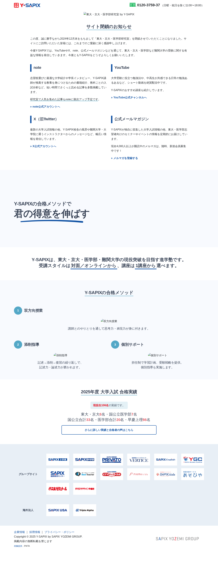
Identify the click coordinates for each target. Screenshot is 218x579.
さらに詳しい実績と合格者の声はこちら (109, 429)
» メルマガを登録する (124, 158)
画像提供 (18, 546)
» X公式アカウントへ (43, 146)
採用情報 (34, 532)
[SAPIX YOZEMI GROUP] (177, 538)
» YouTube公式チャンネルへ (129, 97)
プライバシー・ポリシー (59, 532)
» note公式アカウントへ (45, 106)
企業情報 (19, 532)
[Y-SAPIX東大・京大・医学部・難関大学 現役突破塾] (27, 5)
